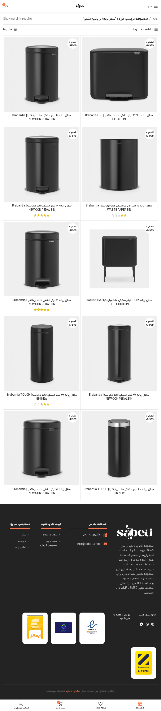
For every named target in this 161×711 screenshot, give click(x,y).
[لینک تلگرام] (141, 624)
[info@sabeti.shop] (105, 544)
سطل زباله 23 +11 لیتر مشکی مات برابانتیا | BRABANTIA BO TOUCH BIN (119, 302)
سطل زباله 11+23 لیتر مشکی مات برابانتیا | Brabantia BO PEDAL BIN (119, 117)
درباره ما (22, 541)
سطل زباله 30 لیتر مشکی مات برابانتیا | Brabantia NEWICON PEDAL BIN (119, 397)
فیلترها (7, 29)
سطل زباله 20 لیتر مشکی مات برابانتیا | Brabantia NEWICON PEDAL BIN (41, 208)
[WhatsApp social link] (147, 624)
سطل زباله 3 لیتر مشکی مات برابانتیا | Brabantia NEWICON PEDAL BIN (42, 302)
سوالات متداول (49, 534)
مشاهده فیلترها (143, 29)
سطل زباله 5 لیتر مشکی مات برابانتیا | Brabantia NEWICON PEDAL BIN (42, 491)
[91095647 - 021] (105, 535)
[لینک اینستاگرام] (153, 624)
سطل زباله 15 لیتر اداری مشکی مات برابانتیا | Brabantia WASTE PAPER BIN (119, 208)
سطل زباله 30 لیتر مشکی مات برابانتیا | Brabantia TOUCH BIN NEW (42, 397)
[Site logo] (80, 6)
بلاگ (24, 534)
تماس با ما (20, 547)
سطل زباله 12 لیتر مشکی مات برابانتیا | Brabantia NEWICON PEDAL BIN (41, 117)
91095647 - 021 (92, 535)
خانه (155, 19)
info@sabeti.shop (89, 544)
